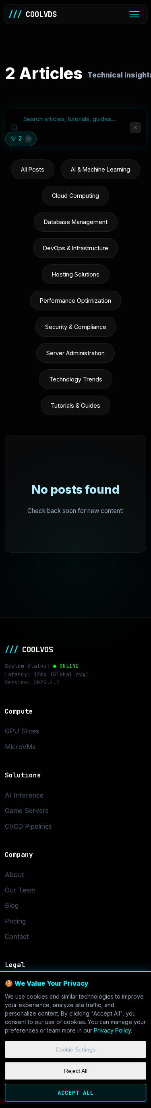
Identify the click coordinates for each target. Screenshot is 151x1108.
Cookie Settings (75, 1049)
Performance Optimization (75, 300)
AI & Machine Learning (100, 169)
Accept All (76, 1092)
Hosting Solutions (75, 274)
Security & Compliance (75, 326)
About (14, 875)
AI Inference (24, 795)
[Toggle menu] (134, 14)
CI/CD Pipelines (28, 826)
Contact (17, 936)
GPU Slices (22, 731)
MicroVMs (20, 747)
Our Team (20, 890)
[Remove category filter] (28, 138)
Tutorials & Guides (75, 405)
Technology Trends (75, 379)
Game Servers (27, 810)
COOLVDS (32, 14)
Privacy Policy (112, 1030)
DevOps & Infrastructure (75, 248)
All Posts (32, 169)
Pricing (15, 921)
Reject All (75, 1071)
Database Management (76, 221)
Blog (12, 905)
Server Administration (75, 353)
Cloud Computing (75, 195)
